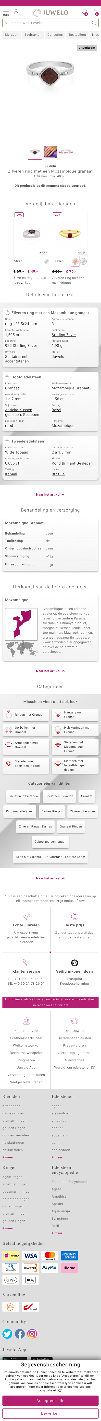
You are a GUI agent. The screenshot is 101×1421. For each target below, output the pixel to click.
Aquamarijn (61, 1211)
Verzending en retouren (26, 1075)
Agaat (56, 1189)
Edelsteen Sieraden (59, 796)
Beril (55, 1226)
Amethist (59, 1196)
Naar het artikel (48, 494)
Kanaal (11, 474)
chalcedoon (61, 1150)
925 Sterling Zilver (21, 346)
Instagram (32, 1334)
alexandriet (61, 1113)
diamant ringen (14, 1120)
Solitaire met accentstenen (17, 359)
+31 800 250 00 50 (30, 979)
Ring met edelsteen (20, 811)
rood (9, 426)
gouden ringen (13, 1128)
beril (55, 1143)
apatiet (57, 1128)
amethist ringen (15, 1184)
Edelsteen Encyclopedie (71, 1182)
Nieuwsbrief (74, 1060)
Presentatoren (74, 1045)
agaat (56, 1106)
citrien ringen (13, 1206)
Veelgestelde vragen (26, 1082)
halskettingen (13, 1143)
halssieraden (12, 1150)
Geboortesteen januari (51, 842)
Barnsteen (60, 1218)
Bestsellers (77, 35)
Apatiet (57, 1204)
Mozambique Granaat (70, 388)
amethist (59, 1120)
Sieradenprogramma (74, 1053)
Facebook (20, 1334)
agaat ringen (12, 1177)
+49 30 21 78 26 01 (29, 983)
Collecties (55, 35)
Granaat (12, 388)
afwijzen (84, 1379)
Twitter (7, 1334)
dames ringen (13, 1113)
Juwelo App (26, 1067)
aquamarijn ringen (17, 1191)
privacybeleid (48, 1390)
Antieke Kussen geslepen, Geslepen (22, 413)
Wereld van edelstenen (72, 1067)
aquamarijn (61, 1135)
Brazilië (58, 474)
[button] (6, 12)
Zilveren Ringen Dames (35, 827)
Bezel (56, 410)
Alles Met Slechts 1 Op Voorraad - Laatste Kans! (50, 857)
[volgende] (91, 250)
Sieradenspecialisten (74, 1038)
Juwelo (58, 357)
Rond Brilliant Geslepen (72, 463)
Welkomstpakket (26, 1045)
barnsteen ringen (16, 1199)
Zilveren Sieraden (82, 811)
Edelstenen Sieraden (23, 796)
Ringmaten (26, 1060)
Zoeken (94, 23)
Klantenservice (26, 1031)
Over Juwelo (75, 1031)
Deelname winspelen (26, 1053)
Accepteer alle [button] (50, 1401)
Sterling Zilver (64, 335)
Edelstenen (33, 35)
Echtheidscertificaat (26, 1038)
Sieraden (11, 35)
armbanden (11, 1106)
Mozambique (63, 426)
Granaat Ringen (71, 827)
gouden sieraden (15, 1135)
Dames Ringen (51, 811)
